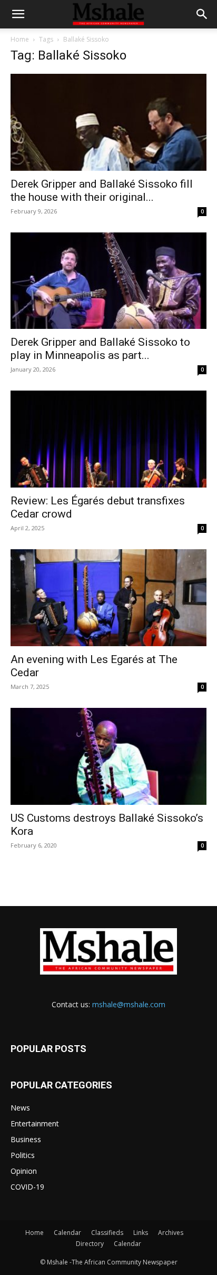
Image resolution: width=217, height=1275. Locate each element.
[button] (18, 14)
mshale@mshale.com (128, 1004)
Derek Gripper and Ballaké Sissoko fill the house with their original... (102, 190)
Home (20, 39)
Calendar (67, 1232)
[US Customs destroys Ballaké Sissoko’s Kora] (108, 756)
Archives (170, 1232)
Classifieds (107, 1232)
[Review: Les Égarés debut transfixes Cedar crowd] (108, 439)
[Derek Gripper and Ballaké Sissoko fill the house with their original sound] (108, 122)
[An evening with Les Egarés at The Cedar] (108, 597)
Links (140, 1232)
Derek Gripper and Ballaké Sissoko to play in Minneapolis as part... (100, 349)
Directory (90, 1243)
